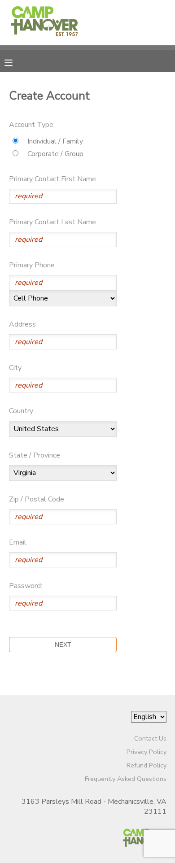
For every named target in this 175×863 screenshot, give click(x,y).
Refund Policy (146, 765)
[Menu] (15, 62)
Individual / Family (55, 141)
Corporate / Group (55, 154)
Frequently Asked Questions (125, 778)
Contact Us (150, 738)
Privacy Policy (146, 751)
